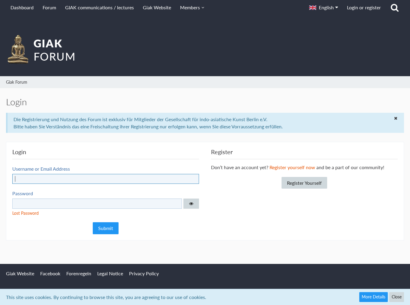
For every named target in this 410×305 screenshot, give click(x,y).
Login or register (364, 7)
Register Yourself (304, 183)
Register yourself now (292, 167)
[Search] (394, 7)
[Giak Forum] (205, 49)
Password (22, 193)
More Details (373, 296)
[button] (323, 7)
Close (397, 296)
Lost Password (25, 213)
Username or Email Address (41, 169)
